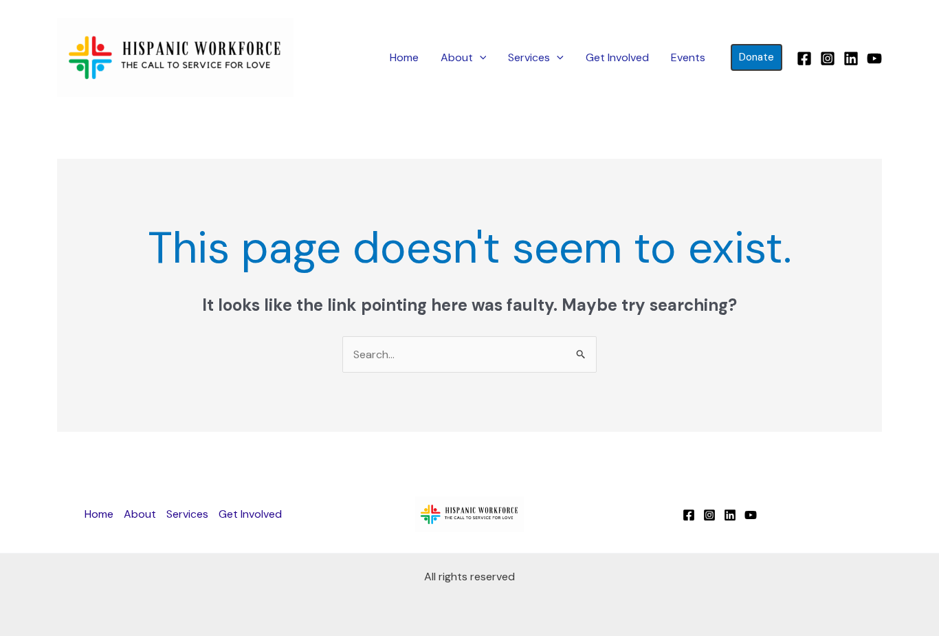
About (457, 57)
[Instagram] (827, 58)
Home (404, 57)
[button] (480, 58)
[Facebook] (804, 58)
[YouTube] (874, 58)
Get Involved (617, 57)
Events (688, 57)
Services (529, 57)
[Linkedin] (851, 58)
